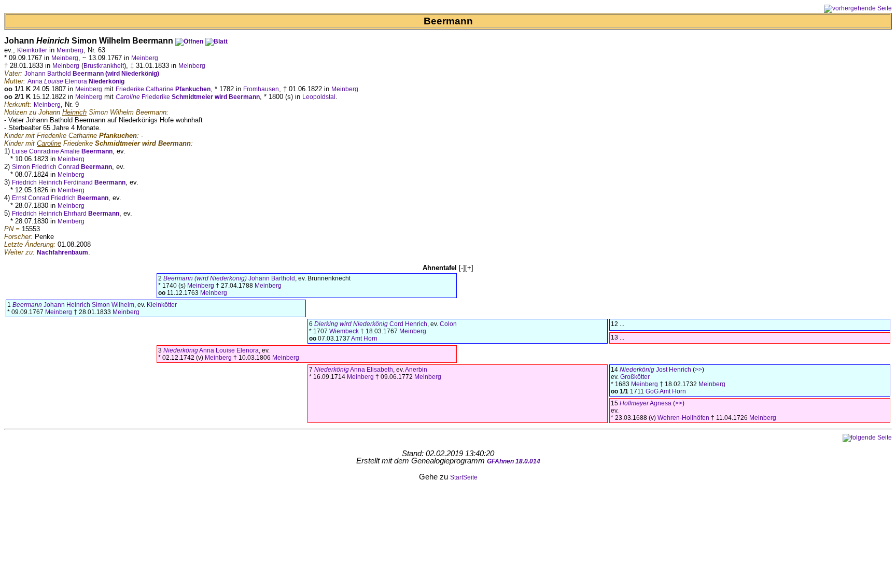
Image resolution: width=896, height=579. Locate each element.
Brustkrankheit (103, 65)
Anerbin (416, 369)
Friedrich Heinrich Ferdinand (68, 182)
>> (698, 369)
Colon (448, 324)
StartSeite (464, 477)
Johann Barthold (91, 73)
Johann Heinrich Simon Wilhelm (73, 304)
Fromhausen (261, 89)
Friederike (188, 97)
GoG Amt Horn (666, 391)
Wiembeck (344, 331)
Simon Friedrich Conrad (62, 167)
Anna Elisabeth (353, 369)
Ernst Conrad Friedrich (60, 198)
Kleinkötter (32, 50)
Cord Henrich (370, 324)
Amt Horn (364, 338)
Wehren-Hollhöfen (683, 417)
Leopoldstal (318, 97)
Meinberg (70, 50)
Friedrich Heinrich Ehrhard (65, 213)
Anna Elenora (75, 81)
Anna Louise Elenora (211, 350)
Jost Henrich (655, 369)
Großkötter (635, 376)
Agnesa (645, 403)
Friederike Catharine (163, 89)
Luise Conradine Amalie (62, 151)
